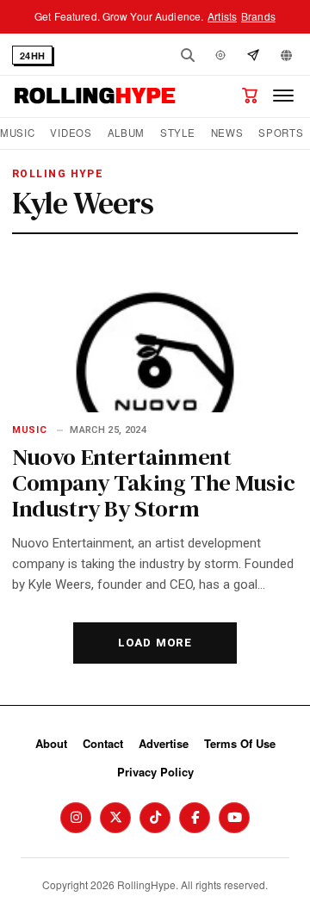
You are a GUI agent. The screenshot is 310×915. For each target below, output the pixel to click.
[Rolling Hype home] (95, 95)
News (227, 133)
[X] (115, 817)
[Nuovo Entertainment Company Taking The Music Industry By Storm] (155, 331)
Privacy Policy (155, 772)
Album (126, 133)
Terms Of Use (240, 743)
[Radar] (220, 55)
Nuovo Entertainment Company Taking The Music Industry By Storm (153, 482)
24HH (32, 55)
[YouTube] (234, 817)
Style (177, 133)
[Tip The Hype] (253, 55)
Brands (258, 15)
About (51, 743)
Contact (103, 743)
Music (17, 133)
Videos (70, 133)
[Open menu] (283, 95)
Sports (280, 133)
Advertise (164, 743)
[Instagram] (75, 817)
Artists (222, 15)
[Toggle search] (188, 55)
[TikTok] (155, 817)
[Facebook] (194, 817)
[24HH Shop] (250, 95)
